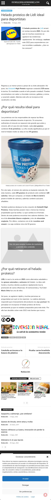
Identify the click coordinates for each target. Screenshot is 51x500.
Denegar (25, 485)
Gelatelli (11, 88)
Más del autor (34, 378)
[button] (47, 457)
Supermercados (11, 8)
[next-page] (27, 403)
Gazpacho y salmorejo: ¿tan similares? (16, 414)
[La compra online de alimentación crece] (25, 387)
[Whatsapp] (13, 320)
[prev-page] (24, 403)
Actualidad (5, 392)
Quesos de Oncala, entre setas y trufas (17, 422)
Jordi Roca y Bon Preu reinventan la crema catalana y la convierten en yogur (8, 397)
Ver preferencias (25, 492)
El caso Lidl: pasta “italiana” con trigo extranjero (40, 396)
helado (18, 337)
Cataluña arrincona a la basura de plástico (11, 351)
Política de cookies (22, 497)
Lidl (41, 28)
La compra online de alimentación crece (24, 394)
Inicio (2, 8)
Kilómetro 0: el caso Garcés (12, 440)
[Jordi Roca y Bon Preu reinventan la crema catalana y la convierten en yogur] (9, 388)
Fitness (12, 337)
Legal (33, 497)
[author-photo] (25, 363)
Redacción (7, 23)
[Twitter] (8, 320)
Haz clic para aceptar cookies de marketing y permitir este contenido (25, 245)
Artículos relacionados (19, 378)
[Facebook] (3, 320)
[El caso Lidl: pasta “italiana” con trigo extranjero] (42, 388)
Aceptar (26, 479)
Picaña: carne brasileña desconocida (39, 351)
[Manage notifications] (45, 495)
